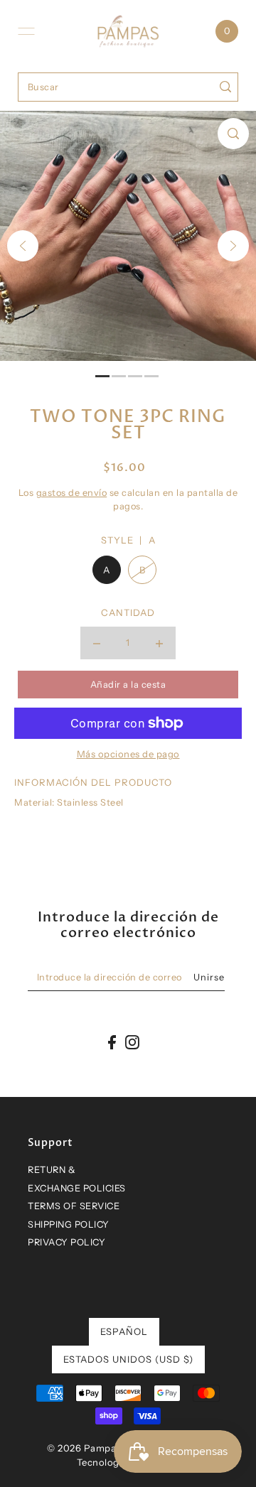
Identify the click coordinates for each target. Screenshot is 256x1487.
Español (124, 1331)
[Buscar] (225, 87)
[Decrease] (96, 643)
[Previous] (22, 245)
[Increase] (159, 643)
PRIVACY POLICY (66, 1242)
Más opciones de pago (128, 753)
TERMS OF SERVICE (73, 1206)
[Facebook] (112, 1041)
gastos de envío (71, 492)
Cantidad (128, 612)
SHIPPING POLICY (69, 1224)
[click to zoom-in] (233, 133)
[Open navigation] (26, 31)
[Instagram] (132, 1041)
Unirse (209, 977)
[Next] (233, 245)
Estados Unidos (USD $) (128, 1359)
